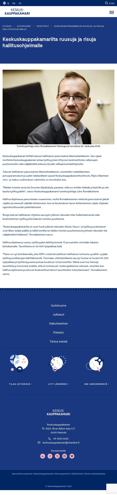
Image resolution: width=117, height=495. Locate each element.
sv (20, 3)
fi (8, 3)
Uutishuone (24, 26)
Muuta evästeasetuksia (95, 473)
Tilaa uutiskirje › (20, 384)
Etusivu (7, 26)
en (13, 3)
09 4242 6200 (61, 438)
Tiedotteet (42, 26)
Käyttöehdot (77, 473)
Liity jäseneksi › (58, 384)
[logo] (17, 12)
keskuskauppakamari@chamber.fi (61, 442)
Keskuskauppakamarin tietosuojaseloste (51, 473)
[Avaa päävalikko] (111, 11)
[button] (109, 3)
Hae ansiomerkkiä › (96, 384)
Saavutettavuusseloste (22, 473)
